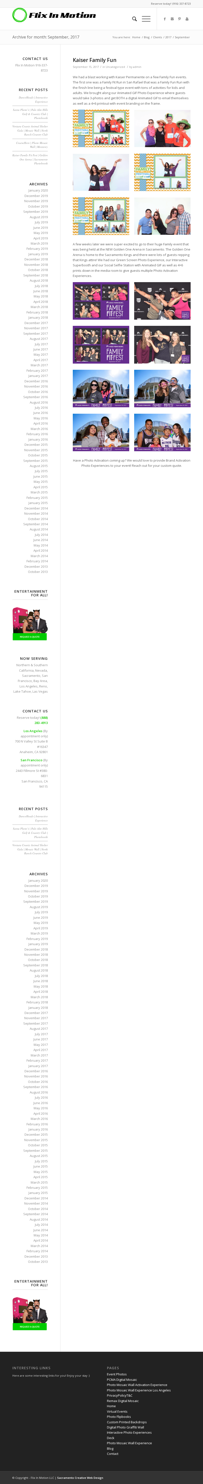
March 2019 (39, 243)
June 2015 (40, 476)
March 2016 (39, 429)
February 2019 (37, 248)
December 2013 (36, 566)
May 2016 (41, 418)
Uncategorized (115, 67)
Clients (157, 37)
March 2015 (39, 492)
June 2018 (40, 291)
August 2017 (39, 338)
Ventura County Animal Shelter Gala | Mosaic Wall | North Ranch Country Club (30, 130)
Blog (147, 37)
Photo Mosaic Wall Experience (129, 1443)
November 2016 (36, 386)
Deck (110, 1438)
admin (137, 67)
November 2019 (36, 201)
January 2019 (38, 254)
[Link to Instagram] (172, 18)
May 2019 (41, 233)
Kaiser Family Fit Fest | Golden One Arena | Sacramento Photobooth (30, 159)
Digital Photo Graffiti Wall (125, 1427)
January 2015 (38, 503)
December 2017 (36, 323)
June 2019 (40, 227)
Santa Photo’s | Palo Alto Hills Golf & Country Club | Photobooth (30, 114)
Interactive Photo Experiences (129, 1432)
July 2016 (41, 407)
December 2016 (36, 381)
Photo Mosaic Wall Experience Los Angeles (139, 1390)
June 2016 (40, 412)
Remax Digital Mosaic (123, 1401)
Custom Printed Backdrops (127, 1422)
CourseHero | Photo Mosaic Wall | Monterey (32, 145)
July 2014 (41, 534)
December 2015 (36, 444)
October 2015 (38, 455)
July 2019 (41, 222)
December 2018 (36, 259)
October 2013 (38, 571)
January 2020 (38, 190)
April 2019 (40, 238)
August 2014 (39, 529)
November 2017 (36, 328)
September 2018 (35, 275)
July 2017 (41, 344)
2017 (168, 37)
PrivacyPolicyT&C (119, 1395)
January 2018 (38, 317)
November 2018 (36, 264)
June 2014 (40, 540)
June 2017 (40, 349)
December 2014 (36, 508)
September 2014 (35, 524)
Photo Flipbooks (119, 1416)
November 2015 (36, 450)
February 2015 (37, 497)
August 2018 (39, 280)
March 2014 (39, 556)
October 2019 (38, 206)
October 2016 (38, 392)
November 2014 (36, 513)
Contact (112, 1453)
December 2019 (36, 196)
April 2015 (40, 487)
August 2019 (39, 217)
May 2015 (41, 481)
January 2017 (38, 375)
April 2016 (40, 423)
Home (136, 37)
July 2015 (41, 471)
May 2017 (41, 354)
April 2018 (40, 301)
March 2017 (39, 365)
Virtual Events (117, 1411)
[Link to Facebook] (164, 18)
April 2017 (40, 360)
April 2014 (40, 550)
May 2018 (41, 296)
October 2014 (38, 519)
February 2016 (37, 434)
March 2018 (39, 307)
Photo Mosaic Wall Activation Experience (137, 1385)
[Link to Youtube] (187, 18)
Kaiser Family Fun (95, 60)
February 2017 (37, 370)
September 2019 (35, 211)
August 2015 (39, 466)
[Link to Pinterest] (179, 18)
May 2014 (41, 545)
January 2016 (38, 439)
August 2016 (39, 402)
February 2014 (37, 561)
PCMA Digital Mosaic (122, 1379)
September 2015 (35, 460)
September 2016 (35, 397)
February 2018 (37, 312)
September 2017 (35, 333)
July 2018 (41, 286)
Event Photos (117, 1374)
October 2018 (38, 270)
